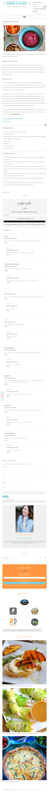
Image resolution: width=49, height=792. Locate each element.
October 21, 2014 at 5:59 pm (12, 447)
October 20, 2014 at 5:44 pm (10, 407)
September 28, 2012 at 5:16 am (10, 238)
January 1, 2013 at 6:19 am (9, 321)
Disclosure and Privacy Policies (38, 789)
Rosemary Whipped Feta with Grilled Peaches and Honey (17, 685)
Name (3, 477)
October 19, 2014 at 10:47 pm (12, 391)
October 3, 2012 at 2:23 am (9, 294)
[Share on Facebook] (2, 393)
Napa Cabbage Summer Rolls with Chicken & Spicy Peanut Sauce (19, 733)
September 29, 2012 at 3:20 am (13, 250)
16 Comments (15, 23)
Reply (6, 242)
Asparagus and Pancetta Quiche (10, 781)
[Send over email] (2, 398)
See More (22, 630)
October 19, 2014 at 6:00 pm (10, 349)
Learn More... (24, 546)
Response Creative (27, 789)
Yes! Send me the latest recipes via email (25, 218)
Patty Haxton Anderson (9, 347)
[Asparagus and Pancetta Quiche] (24, 758)
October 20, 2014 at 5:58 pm (10, 435)
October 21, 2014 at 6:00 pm (12, 419)
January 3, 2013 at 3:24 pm (12, 333)
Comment (4, 466)
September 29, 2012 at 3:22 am (13, 278)
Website (3, 486)
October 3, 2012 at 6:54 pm (12, 305)
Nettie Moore (7, 405)
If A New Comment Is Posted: (8, 499)
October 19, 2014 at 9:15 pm (10, 377)
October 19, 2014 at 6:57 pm (12, 361)
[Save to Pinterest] (2, 396)
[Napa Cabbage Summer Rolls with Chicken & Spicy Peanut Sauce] (24, 710)
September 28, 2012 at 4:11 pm (10, 266)
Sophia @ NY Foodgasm (9, 433)
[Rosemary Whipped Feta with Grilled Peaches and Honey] (24, 662)
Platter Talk (6, 375)
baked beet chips (16, 114)
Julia (5, 236)
